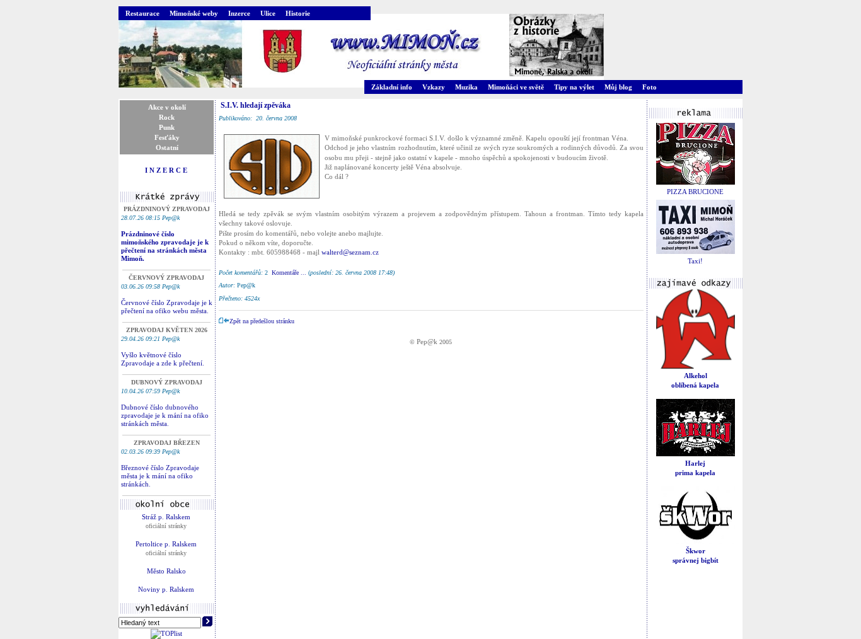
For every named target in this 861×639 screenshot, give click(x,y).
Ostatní (167, 147)
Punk (167, 127)
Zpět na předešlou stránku (261, 321)
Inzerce (239, 13)
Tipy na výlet (574, 87)
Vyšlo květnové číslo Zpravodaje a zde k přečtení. (162, 359)
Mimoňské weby (194, 13)
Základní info (391, 87)
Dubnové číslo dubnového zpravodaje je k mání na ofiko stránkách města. (165, 415)
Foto (649, 87)
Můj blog (618, 87)
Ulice (267, 13)
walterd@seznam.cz (350, 252)
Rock (167, 117)
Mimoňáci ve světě (516, 87)
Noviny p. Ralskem (166, 589)
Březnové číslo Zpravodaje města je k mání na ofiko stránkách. (160, 476)
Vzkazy (433, 87)
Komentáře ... (289, 272)
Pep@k (427, 341)
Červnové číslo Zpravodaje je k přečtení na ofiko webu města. (166, 306)
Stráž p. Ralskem (166, 517)
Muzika (466, 87)
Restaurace (142, 13)
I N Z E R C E (166, 170)
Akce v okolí (167, 107)
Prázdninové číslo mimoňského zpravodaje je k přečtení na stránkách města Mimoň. (165, 246)
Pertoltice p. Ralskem (166, 544)
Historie (298, 13)
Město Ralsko (166, 571)
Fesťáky (167, 137)
